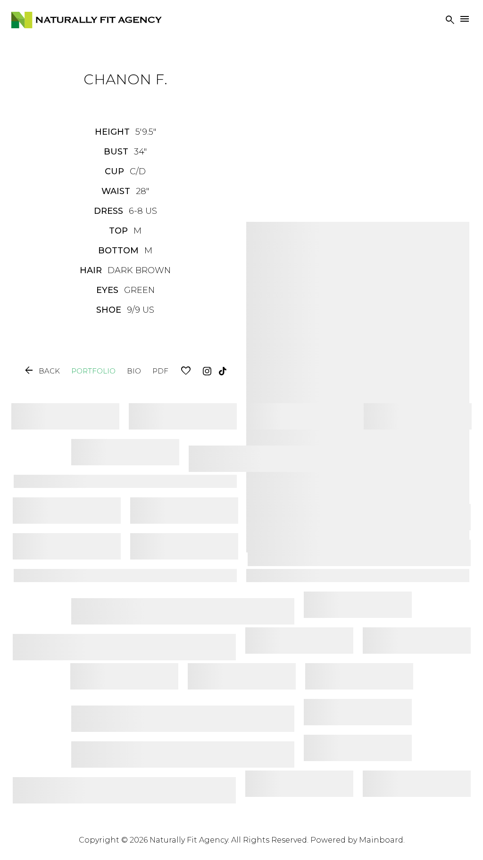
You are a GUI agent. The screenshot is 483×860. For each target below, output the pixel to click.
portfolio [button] (93, 370)
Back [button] (41, 370)
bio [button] (134, 370)
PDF (160, 370)
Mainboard (381, 840)
